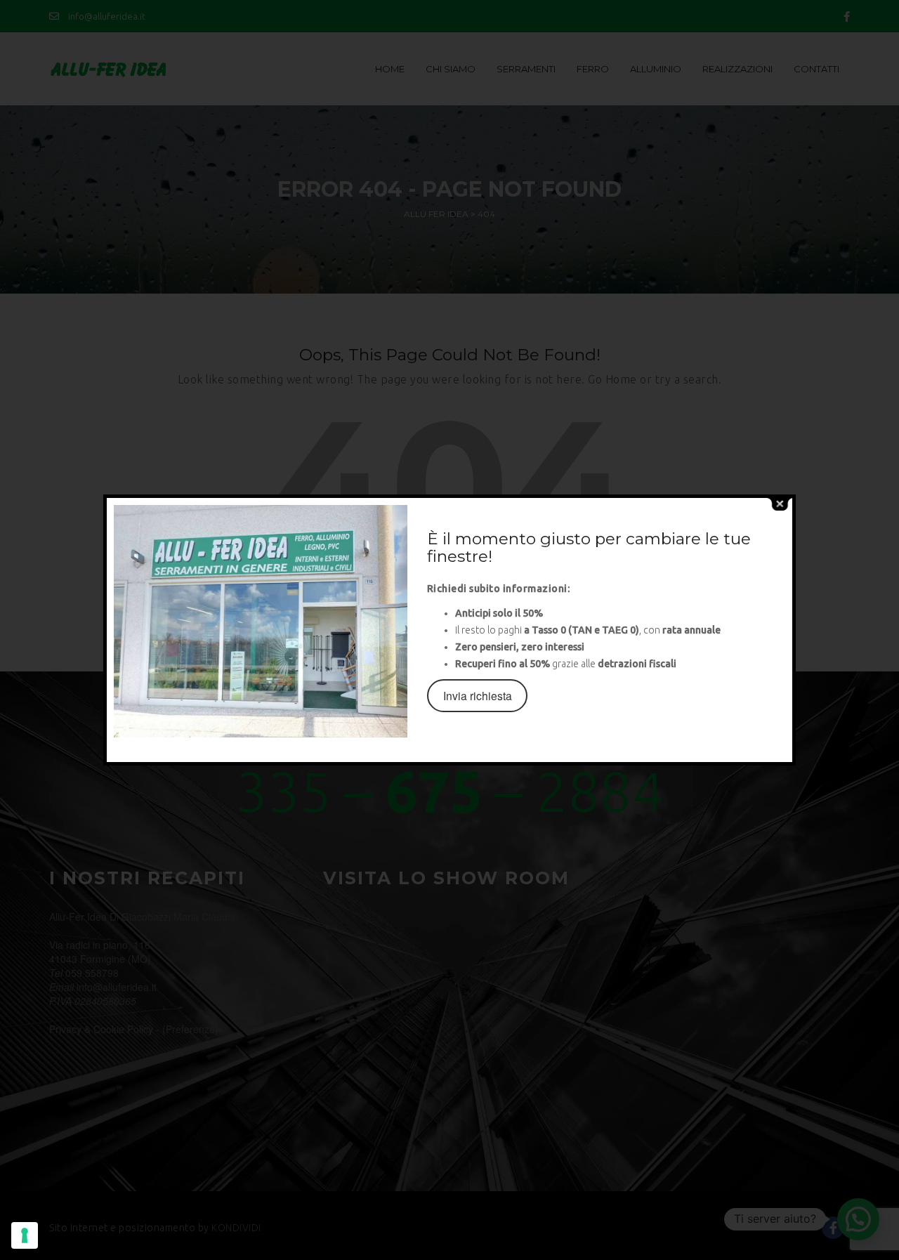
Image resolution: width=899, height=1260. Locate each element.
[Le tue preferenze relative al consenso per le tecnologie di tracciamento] (24, 1235)
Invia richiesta (477, 695)
